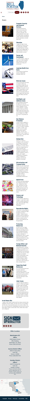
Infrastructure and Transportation (21, 163)
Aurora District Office (15, 349)
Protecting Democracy (19, 225)
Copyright (5, 398)
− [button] (1, 383)
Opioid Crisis (20, 180)
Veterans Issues (20, 81)
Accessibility (21, 398)
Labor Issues (20, 281)
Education (19, 42)
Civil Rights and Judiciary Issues (20, 100)
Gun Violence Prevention (20, 120)
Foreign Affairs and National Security (21, 245)
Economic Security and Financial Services (21, 25)
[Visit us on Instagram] (28, 12)
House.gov (15, 398)
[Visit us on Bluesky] (26, 12)
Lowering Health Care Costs (22, 69)
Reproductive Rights (22, 208)
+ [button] (1, 381)
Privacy (9, 398)
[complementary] (15, 387)
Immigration (19, 139)
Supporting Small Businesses (21, 266)
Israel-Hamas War (7, 300)
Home (3, 16)
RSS (26, 398)
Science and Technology (19, 196)
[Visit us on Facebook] (24, 12)
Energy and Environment (20, 56)
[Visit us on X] (22, 12)
